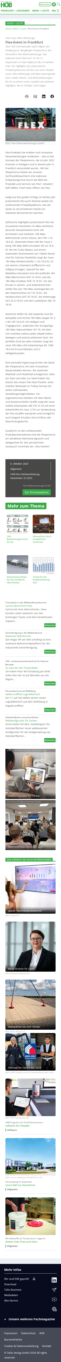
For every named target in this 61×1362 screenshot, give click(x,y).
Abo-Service (11, 1300)
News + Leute (15, 23)
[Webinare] (54, 1310)
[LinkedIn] (54, 1280)
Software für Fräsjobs (17, 1125)
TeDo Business (12, 1289)
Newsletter (45, 4)
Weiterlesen (50, 625)
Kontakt (46, 1346)
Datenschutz (28, 1333)
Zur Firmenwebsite (37, 492)
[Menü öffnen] (58, 11)
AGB (41, 1333)
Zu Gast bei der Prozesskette (21, 667)
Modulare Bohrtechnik (18, 636)
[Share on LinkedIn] (43, 96)
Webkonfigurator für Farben (21, 720)
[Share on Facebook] (52, 96)
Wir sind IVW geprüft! (16, 1278)
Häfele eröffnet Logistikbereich (22, 694)
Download (10, 1284)
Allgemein (16, 469)
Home (8, 28)
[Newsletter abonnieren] (54, 1290)
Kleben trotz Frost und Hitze (21, 1241)
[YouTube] (54, 1300)
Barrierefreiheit (13, 1339)
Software (12, 1130)
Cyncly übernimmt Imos (18, 605)
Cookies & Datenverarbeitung (21, 1346)
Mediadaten (11, 1295)
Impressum (10, 1333)
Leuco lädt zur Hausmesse (20, 1185)
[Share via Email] (35, 96)
